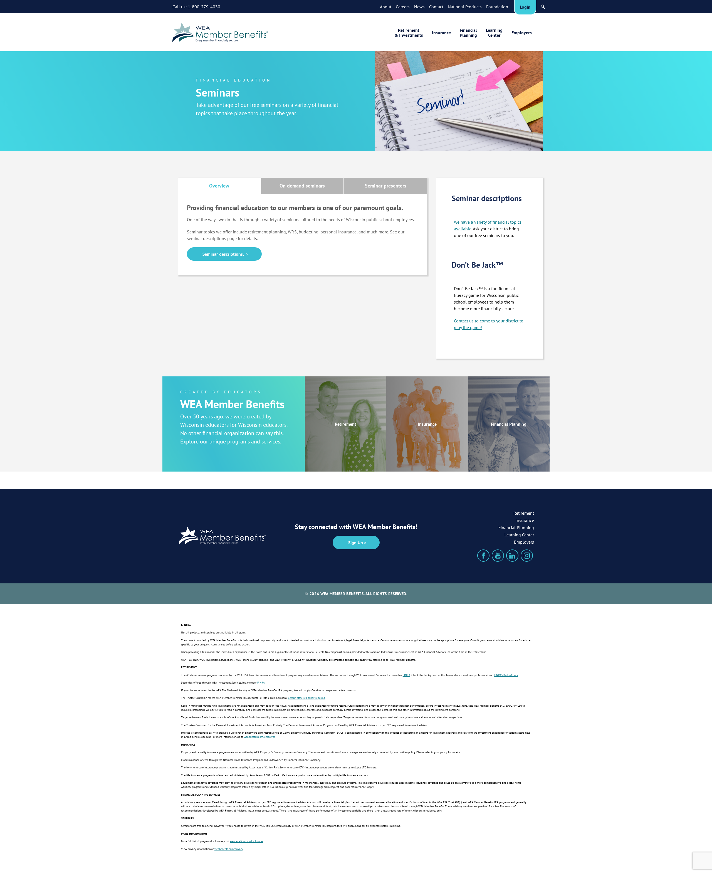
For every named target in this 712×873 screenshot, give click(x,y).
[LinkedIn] (512, 555)
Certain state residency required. (306, 698)
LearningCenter (494, 33)
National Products (465, 6)
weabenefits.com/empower (259, 737)
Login (525, 7)
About (385, 6)
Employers (521, 32)
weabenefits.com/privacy (228, 849)
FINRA (406, 675)
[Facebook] (483, 555)
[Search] (543, 6)
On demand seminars (302, 186)
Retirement (345, 424)
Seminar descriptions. (223, 254)
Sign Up (355, 542)
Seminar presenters (385, 186)
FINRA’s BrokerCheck (506, 675)
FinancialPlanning (468, 33)
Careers (403, 6)
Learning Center (519, 534)
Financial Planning (508, 424)
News (419, 6)
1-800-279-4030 (204, 6)
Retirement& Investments (408, 33)
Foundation (497, 6)
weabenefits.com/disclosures (246, 841)
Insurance (441, 32)
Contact (436, 6)
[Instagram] (527, 555)
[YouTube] (498, 555)
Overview (219, 186)
